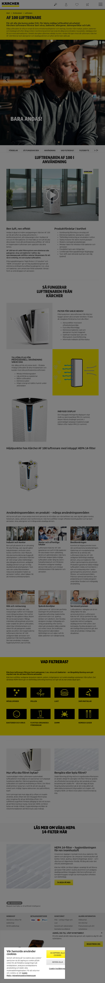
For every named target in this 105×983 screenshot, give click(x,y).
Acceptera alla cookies (57, 954)
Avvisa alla (57, 962)
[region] (34, 963)
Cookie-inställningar (57, 969)
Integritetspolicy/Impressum (24, 976)
